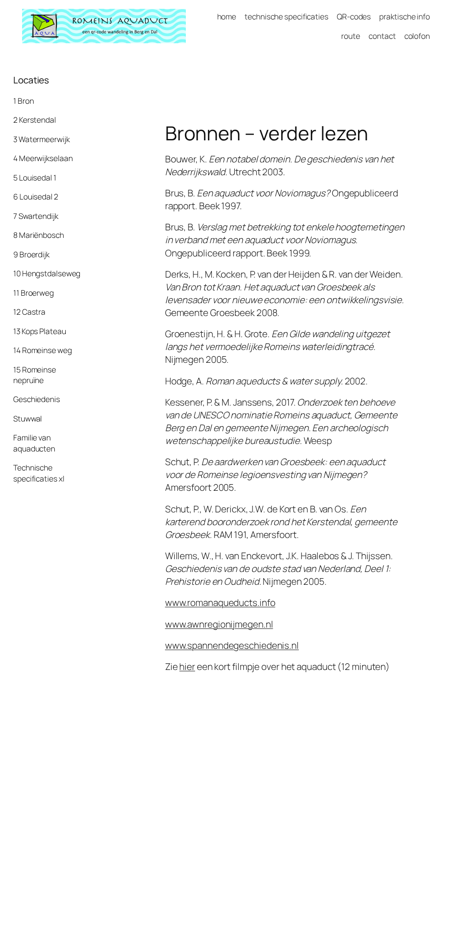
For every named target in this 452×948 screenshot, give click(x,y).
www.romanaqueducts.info (220, 602)
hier (187, 666)
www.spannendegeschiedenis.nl (232, 645)
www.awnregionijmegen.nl (219, 624)
